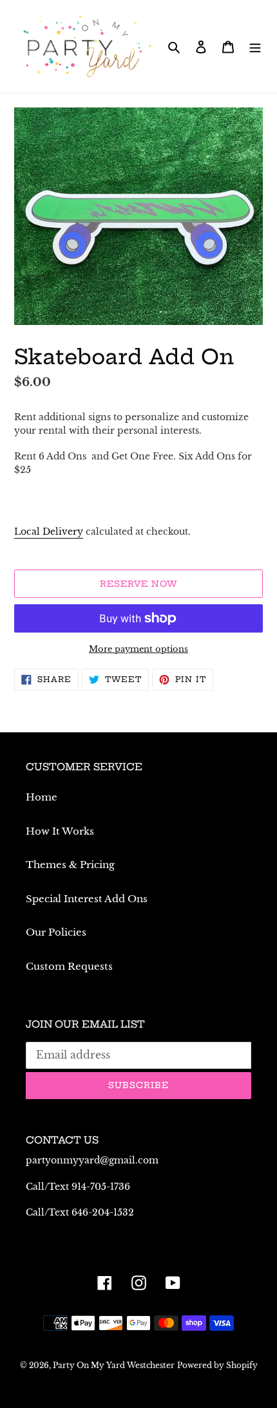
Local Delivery (48, 531)
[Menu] (255, 46)
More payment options (138, 649)
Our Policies (56, 932)
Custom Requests (69, 966)
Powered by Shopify (217, 1365)
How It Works (60, 831)
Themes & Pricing (70, 864)
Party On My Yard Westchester (114, 1365)
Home (41, 797)
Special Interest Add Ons (87, 899)
